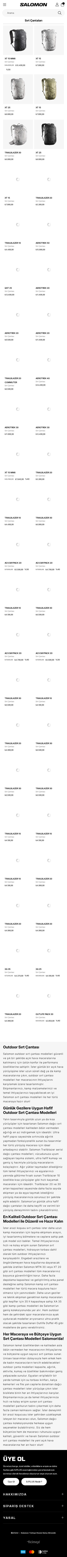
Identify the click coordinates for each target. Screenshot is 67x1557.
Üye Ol (11, 1482)
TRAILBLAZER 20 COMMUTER (13, 380)
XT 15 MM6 (10, 58)
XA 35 (7, 969)
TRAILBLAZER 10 (13, 243)
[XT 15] (49, 40)
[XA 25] (49, 950)
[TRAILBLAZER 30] (18, 134)
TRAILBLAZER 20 (44, 198)
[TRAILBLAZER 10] (18, 224)
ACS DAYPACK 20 (13, 563)
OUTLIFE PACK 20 (44, 1014)
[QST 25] (18, 269)
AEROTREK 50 (43, 243)
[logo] (33, 4)
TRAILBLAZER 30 (13, 152)
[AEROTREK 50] (49, 224)
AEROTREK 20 (43, 288)
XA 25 (38, 969)
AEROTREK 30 (12, 427)
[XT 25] (18, 89)
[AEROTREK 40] (49, 360)
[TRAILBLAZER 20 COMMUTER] (18, 360)
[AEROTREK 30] (18, 409)
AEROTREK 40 (43, 378)
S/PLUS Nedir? (34, 1482)
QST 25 (8, 288)
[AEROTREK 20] (49, 269)
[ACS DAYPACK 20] (18, 544)
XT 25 (7, 107)
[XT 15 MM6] (18, 40)
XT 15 (38, 58)
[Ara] (60, 12)
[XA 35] (18, 950)
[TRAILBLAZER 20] (49, 179)
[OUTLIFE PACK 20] (49, 996)
